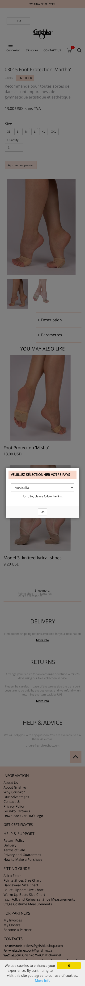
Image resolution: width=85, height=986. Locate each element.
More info (42, 980)
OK (42, 512)
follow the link (53, 496)
